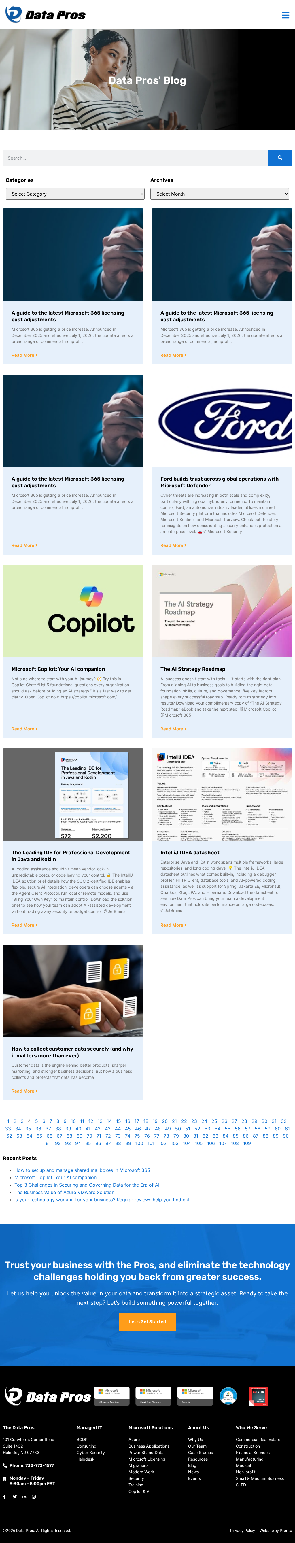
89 (276, 1136)
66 (49, 1136)
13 (100, 1121)
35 (28, 1129)
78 (166, 1136)
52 (197, 1129)
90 (286, 1136)
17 (137, 1121)
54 (217, 1129)
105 (199, 1143)
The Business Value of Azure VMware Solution (64, 1192)
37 (48, 1129)
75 (137, 1136)
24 (204, 1121)
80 (186, 1136)
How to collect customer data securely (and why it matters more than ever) (72, 1052)
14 (109, 1121)
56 (238, 1129)
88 (265, 1136)
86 (246, 1136)
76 (147, 1136)
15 (118, 1121)
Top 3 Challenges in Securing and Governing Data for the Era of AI (86, 1185)
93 (68, 1143)
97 (108, 1143)
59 (268, 1129)
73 (118, 1136)
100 (139, 1143)
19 (155, 1121)
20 (165, 1121)
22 (184, 1121)
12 (90, 1121)
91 (48, 1143)
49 (168, 1129)
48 (158, 1129)
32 (284, 1121)
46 (138, 1129)
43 (108, 1129)
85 (236, 1136)
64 (29, 1136)
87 (255, 1136)
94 (78, 1143)
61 (287, 1129)
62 (9, 1136)
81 (195, 1136)
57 (247, 1129)
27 (234, 1121)
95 (88, 1143)
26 (224, 1121)
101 (151, 1143)
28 (244, 1121)
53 (207, 1129)
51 (187, 1129)
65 (39, 1136)
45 (128, 1129)
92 (58, 1143)
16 (127, 1121)
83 (215, 1136)
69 (79, 1136)
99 (128, 1143)
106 (211, 1143)
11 (82, 1121)
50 (178, 1129)
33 (8, 1129)
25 (214, 1121)
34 (18, 1129)
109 (247, 1143)
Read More (23, 355)
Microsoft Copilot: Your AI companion (58, 669)
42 (98, 1129)
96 (98, 1143)
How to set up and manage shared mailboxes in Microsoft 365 (82, 1170)
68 (69, 1136)
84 (225, 1136)
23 (194, 1121)
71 (99, 1136)
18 (145, 1121)
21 (174, 1121)
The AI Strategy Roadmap (192, 669)
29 (254, 1121)
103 (175, 1143)
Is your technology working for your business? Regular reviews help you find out (102, 1199)
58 (257, 1129)
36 (38, 1129)
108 (235, 1143)
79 (176, 1136)
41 (88, 1129)
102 (163, 1143)
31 (274, 1121)
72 (108, 1136)
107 (223, 1143)
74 (127, 1136)
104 (187, 1143)
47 (148, 1129)
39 (68, 1129)
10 (73, 1121)
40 (78, 1129)
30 (264, 1121)
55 (227, 1129)
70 (89, 1136)
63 (19, 1136)
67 (59, 1136)
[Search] (280, 158)
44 (118, 1129)
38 (58, 1129)
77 (156, 1136)
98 (118, 1143)
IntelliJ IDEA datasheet (190, 852)
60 (278, 1129)
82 (205, 1136)
